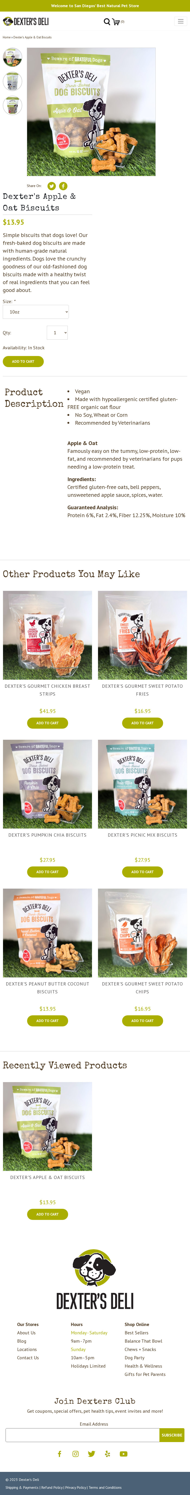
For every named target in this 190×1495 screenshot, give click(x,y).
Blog (21, 1341)
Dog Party (134, 1358)
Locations (27, 1349)
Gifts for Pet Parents (145, 1374)
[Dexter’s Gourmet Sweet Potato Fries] (142, 635)
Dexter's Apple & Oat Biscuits (32, 37)
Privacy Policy (75, 1487)
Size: (9, 301)
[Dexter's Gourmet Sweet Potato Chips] (142, 933)
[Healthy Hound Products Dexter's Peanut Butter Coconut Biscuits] (47, 933)
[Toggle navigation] (180, 21)
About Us (26, 1333)
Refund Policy (51, 1487)
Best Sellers (137, 1333)
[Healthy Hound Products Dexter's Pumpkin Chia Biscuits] (47, 784)
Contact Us (28, 1358)
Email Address (94, 1424)
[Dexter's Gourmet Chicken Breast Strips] (47, 635)
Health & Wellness (143, 1366)
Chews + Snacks (140, 1349)
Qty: (7, 332)
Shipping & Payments (22, 1487)
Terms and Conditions (105, 1487)
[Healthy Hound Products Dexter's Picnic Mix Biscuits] (142, 784)
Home (7, 37)
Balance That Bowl (143, 1341)
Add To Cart (47, 723)
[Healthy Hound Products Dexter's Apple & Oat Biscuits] (47, 1126)
